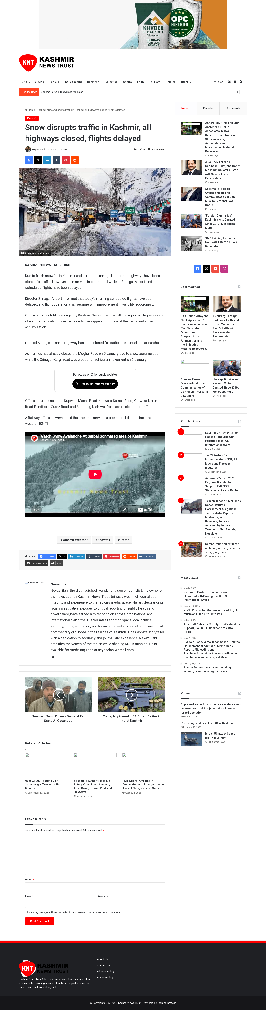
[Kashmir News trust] (46, 62)
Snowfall (104, 540)
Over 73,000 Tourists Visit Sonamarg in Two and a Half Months (43, 784)
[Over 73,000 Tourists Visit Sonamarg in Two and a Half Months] (46, 765)
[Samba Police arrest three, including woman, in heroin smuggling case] (191, 549)
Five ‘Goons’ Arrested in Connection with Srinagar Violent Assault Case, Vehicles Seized (143, 784)
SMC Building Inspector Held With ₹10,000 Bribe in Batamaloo (221, 242)
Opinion (171, 82)
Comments (233, 108)
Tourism (154, 82)
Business (93, 82)
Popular (208, 108)
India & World (73, 82)
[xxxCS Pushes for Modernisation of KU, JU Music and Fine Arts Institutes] (191, 460)
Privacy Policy (105, 977)
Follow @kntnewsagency (95, 384)
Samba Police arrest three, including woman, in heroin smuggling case (222, 548)
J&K (24, 82)
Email (29, 896)
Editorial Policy (105, 971)
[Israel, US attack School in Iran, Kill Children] (191, 739)
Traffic (124, 540)
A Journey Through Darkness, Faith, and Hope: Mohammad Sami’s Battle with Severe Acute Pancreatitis (222, 170)
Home (31, 109)
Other (184, 82)
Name (29, 879)
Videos (39, 82)
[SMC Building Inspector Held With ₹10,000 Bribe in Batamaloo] (191, 243)
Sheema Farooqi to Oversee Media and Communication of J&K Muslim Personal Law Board (92, 91)
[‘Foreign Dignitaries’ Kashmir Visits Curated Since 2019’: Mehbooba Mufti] (191, 221)
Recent (185, 108)
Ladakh (54, 82)
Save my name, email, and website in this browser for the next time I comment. (74, 912)
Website (103, 896)
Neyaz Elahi (38, 149)
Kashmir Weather (75, 540)
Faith (140, 82)
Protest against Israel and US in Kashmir (207, 723)
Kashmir (41, 109)
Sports (127, 82)
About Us (102, 959)
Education (111, 82)
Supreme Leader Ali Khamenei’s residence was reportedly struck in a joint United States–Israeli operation (211, 708)
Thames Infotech (166, 1002)
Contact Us (103, 965)
